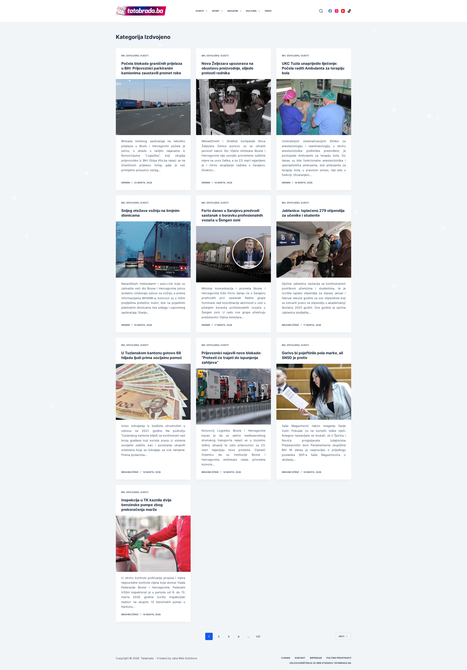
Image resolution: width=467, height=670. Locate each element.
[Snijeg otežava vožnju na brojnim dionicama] (153, 249)
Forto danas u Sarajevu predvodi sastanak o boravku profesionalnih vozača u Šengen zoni (232, 215)
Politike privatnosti (338, 657)
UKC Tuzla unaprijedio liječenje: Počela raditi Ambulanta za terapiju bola (313, 68)
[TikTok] (349, 11)
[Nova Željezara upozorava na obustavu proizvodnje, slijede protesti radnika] (233, 107)
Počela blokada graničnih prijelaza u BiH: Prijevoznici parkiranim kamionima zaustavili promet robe (151, 68)
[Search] (321, 11)
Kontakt (300, 657)
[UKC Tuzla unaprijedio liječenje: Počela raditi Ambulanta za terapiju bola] (313, 107)
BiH (123, 55)
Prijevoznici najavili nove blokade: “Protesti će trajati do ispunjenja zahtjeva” (231, 358)
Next (342, 636)
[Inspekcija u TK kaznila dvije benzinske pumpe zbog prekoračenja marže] (153, 544)
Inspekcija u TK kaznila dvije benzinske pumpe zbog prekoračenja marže (146, 505)
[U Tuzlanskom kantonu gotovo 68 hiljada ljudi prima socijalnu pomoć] (153, 392)
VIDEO (268, 10)
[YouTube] (343, 11)
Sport (215, 10)
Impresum (316, 657)
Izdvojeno (132, 55)
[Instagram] (336, 11)
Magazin (232, 10)
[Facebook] (330, 11)
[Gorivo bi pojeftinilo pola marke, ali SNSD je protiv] (313, 392)
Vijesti (200, 10)
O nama (285, 657)
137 (258, 636)
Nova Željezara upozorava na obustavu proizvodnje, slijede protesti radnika (227, 68)
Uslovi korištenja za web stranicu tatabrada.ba (320, 663)
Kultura (251, 10)
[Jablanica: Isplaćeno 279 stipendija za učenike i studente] (313, 249)
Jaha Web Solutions (184, 658)
